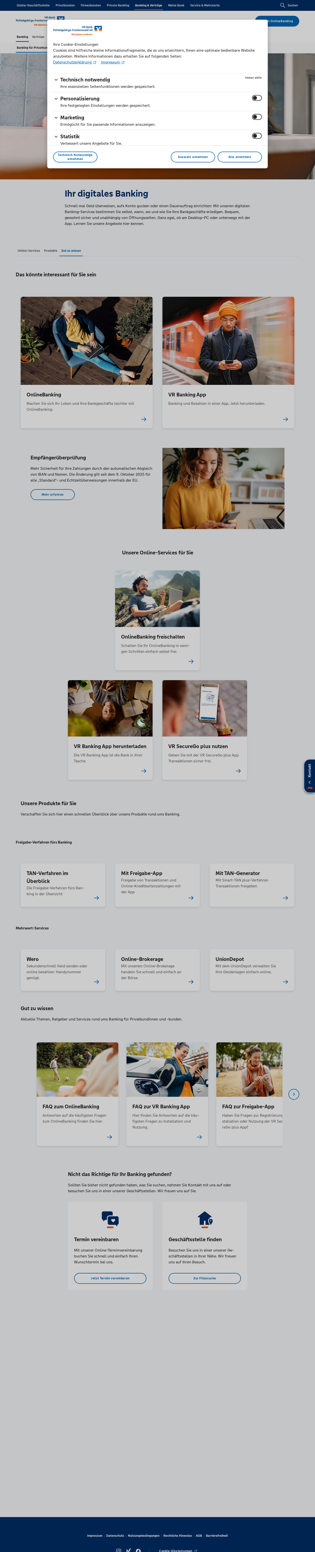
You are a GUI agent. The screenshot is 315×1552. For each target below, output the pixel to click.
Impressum (110, 62)
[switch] (257, 98)
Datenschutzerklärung (73, 62)
